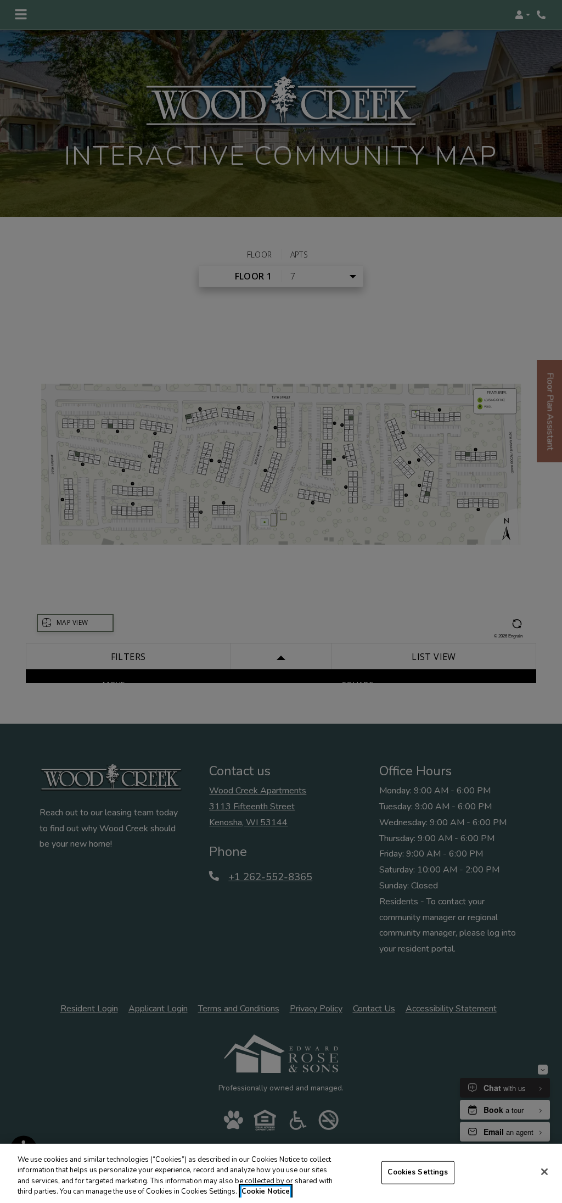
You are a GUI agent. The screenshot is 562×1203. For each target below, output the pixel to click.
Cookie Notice (265, 1191)
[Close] (544, 1172)
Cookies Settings (417, 1172)
